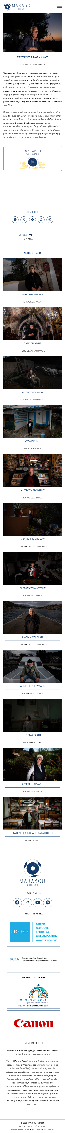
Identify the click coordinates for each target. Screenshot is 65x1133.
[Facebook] (17, 902)
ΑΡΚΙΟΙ (39, 791)
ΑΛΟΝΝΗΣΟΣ (38, 400)
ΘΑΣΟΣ (39, 840)
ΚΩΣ (39, 449)
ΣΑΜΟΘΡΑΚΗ (39, 64)
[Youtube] (37, 902)
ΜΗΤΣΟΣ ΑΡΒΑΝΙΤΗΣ (32, 490)
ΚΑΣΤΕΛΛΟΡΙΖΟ (39, 546)
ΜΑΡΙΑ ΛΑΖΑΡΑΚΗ (32, 637)
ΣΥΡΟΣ (39, 498)
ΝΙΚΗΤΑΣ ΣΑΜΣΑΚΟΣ (32, 539)
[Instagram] (27, 902)
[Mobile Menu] (59, 6)
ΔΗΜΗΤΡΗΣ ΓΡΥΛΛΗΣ (32, 686)
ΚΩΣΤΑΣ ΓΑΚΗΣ (32, 735)
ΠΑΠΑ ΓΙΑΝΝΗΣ (32, 343)
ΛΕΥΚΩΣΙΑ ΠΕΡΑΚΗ (33, 294)
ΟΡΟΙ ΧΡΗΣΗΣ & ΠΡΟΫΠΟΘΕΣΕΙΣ (32, 1126)
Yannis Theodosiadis (44, 1130)
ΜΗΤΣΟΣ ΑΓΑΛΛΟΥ (32, 392)
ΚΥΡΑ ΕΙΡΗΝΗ (32, 441)
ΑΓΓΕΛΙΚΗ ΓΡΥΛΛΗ (32, 784)
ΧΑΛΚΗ (39, 302)
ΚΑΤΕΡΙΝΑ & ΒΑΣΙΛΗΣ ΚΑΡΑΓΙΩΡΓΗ (32, 833)
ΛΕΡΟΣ (39, 596)
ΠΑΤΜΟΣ (39, 693)
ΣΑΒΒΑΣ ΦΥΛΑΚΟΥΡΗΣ (33, 588)
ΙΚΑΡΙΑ (39, 742)
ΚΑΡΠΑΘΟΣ (39, 351)
